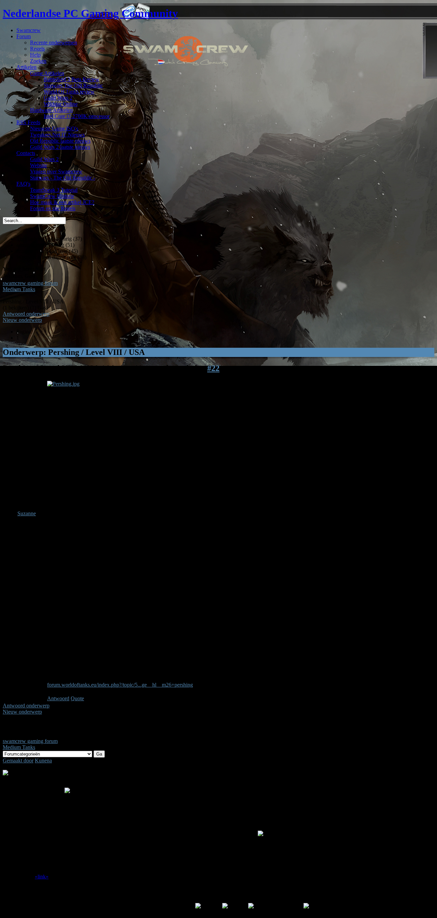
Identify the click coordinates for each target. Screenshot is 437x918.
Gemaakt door (18, 760)
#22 (213, 368)
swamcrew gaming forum (30, 283)
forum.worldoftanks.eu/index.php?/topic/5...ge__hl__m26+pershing (120, 685)
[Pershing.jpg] (63, 384)
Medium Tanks (19, 289)
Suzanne (26, 513)
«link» (41, 876)
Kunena (43, 760)
